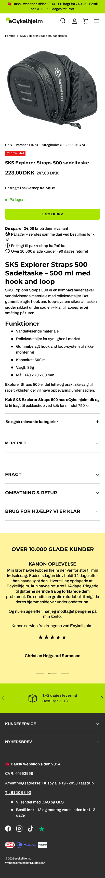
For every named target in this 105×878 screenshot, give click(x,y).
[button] (85, 21)
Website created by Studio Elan (25, 862)
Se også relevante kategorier (32, 422)
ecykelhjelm (22, 858)
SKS (8, 145)
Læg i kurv (52, 214)
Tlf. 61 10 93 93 (18, 793)
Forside (10, 35)
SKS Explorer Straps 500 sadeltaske (43, 35)
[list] (52, 90)
